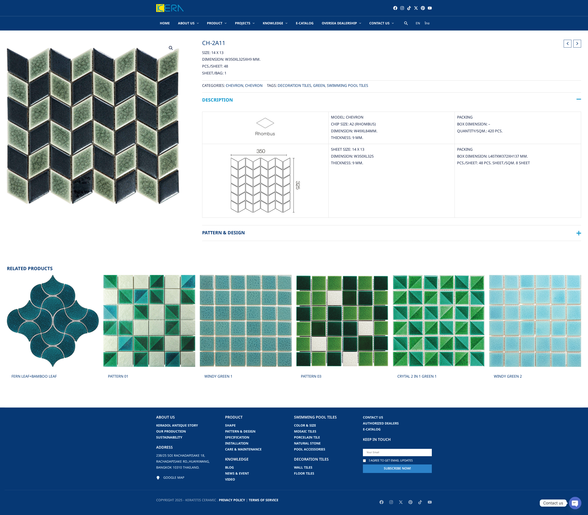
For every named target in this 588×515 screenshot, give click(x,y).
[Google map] (170, 478)
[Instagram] (402, 8)
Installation (236, 443)
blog (229, 467)
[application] (197, 23)
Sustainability (169, 437)
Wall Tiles (303, 467)
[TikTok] (409, 8)
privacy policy (232, 500)
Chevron (234, 85)
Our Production (171, 431)
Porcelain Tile (307, 437)
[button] (171, 48)
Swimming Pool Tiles (347, 85)
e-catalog (372, 429)
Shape (230, 425)
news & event (237, 473)
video (230, 479)
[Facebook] (395, 8)
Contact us (373, 417)
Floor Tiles (304, 473)
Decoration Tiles (294, 85)
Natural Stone (307, 443)
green (319, 85)
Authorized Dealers (381, 423)
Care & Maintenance (243, 449)
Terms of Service (263, 500)
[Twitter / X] (416, 8)
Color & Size (305, 425)
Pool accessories (309, 449)
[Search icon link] (406, 24)
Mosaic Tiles (305, 431)
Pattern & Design (240, 431)
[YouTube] (430, 8)
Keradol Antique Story (177, 425)
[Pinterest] (423, 8)
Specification (237, 437)
